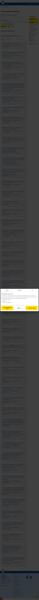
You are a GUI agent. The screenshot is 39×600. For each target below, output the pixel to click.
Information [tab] (19, 290)
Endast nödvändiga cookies (7, 308)
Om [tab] (32, 290)
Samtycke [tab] (6, 290)
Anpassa (19, 308)
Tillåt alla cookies (31, 308)
